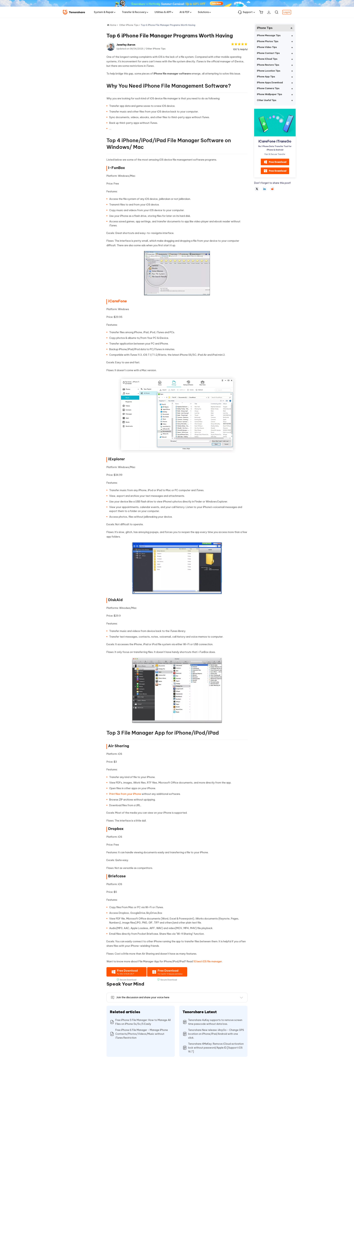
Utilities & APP (163, 12)
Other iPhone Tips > (130, 25)
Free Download (277, 162)
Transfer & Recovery (134, 12)
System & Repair (104, 12)
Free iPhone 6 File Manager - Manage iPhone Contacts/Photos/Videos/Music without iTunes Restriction (141, 1033)
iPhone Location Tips (268, 70)
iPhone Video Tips (267, 47)
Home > (114, 25)
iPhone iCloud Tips (267, 58)
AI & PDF (184, 12)
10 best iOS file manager (207, 961)
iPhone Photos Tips (267, 41)
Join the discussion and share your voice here (142, 997)
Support (248, 12)
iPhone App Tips (266, 76)
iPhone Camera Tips (268, 88)
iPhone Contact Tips (268, 53)
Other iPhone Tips (156, 48)
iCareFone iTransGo (274, 141)
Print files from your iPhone (125, 794)
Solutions (203, 12)
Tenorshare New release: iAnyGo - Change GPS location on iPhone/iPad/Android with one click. (216, 1033)
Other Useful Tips (266, 100)
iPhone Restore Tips (268, 64)
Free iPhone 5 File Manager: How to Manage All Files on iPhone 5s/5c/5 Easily (143, 1021)
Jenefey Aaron (125, 44)
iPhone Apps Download (270, 82)
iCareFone (117, 301)
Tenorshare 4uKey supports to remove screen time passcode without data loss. (215, 1021)
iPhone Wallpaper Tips (269, 94)
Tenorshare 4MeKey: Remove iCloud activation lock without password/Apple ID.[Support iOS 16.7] (216, 1047)
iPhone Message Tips (269, 35)
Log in (286, 12)
